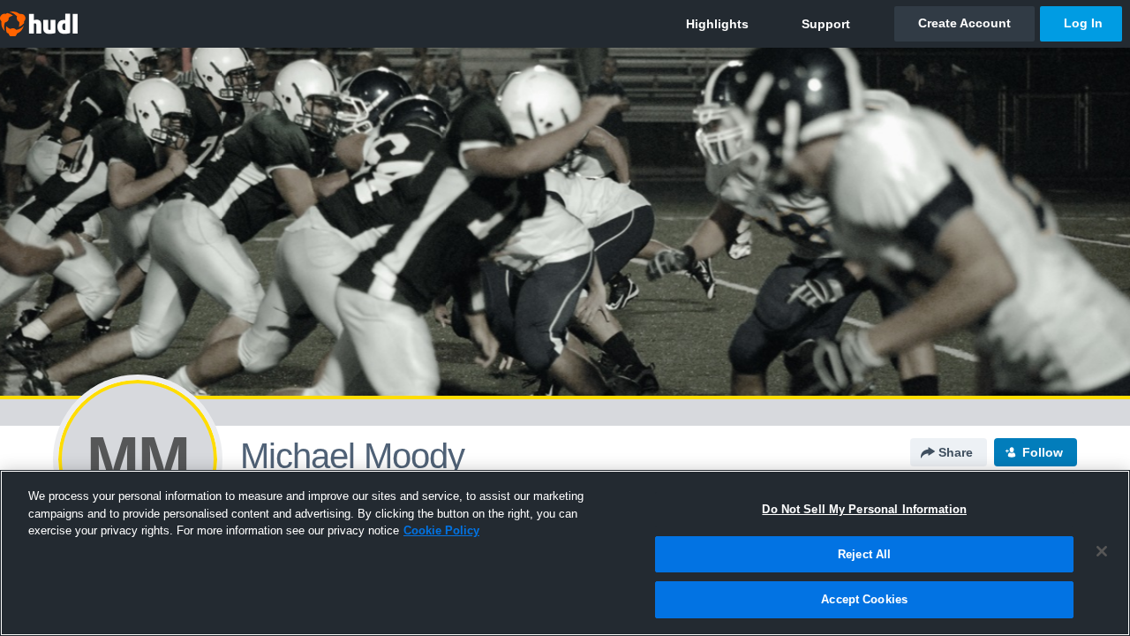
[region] (565, 553)
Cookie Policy (441, 530)
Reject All (864, 554)
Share (955, 452)
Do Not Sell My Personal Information (864, 509)
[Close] (1101, 551)
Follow (1042, 452)
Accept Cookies (864, 599)
